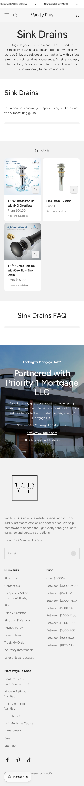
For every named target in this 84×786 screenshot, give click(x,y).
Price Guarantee (15, 613)
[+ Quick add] (35, 190)
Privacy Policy (13, 628)
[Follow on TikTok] (29, 760)
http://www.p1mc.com (42, 433)
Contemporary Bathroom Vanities (16, 681)
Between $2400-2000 (62, 593)
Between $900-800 (60, 638)
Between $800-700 (60, 645)
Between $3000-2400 (62, 586)
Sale (7, 738)
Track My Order (14, 642)
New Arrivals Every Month (54, 4)
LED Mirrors (12, 716)
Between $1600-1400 (61, 608)
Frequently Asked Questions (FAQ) (16, 595)
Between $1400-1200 (61, 615)
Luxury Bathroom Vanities (15, 706)
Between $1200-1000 (61, 623)
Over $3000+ (55, 578)
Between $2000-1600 (61, 601)
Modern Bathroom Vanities (16, 694)
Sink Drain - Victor (58, 201)
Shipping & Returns (17, 620)
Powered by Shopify (40, 773)
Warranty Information (18, 650)
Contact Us (12, 586)
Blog (7, 605)
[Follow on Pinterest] (18, 760)
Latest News (13, 635)
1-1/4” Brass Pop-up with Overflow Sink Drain (21, 270)
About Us (10, 578)
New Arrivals (13, 731)
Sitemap (10, 746)
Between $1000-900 (60, 630)
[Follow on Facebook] (7, 760)
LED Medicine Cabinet (19, 723)
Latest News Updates (19, 657)
